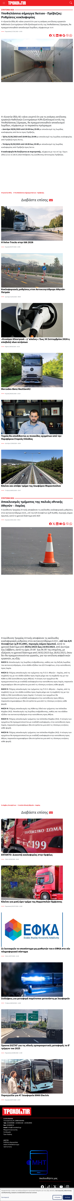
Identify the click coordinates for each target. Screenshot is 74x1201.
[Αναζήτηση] (71, 3)
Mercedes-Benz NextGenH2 (16, 389)
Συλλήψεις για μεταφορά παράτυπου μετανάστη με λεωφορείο (35, 998)
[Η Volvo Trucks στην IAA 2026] (32, 223)
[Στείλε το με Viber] (67, 35)
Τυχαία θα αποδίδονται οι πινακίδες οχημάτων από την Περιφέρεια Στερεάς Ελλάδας (31, 437)
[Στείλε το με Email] (60, 35)
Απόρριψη (57, 1197)
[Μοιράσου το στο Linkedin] (57, 35)
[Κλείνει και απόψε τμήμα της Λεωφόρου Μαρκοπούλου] (32, 467)
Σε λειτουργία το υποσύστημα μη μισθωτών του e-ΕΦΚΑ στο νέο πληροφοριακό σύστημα (35, 950)
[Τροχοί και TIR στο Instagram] (67, 1187)
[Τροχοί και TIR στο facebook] (42, 1187)
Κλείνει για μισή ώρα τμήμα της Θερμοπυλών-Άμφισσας (31, 901)
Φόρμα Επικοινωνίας (10, 1130)
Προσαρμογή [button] (5, 1197)
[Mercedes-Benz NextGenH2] (32, 370)
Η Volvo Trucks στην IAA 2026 (17, 242)
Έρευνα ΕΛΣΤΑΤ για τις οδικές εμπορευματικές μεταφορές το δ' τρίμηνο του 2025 (35, 1047)
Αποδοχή (67, 1197)
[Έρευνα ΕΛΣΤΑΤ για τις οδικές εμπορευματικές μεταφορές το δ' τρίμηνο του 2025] (32, 1026)
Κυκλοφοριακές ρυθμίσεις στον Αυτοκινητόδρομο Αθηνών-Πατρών (33, 291)
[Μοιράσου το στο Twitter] (54, 35)
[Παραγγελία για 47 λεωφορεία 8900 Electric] (32, 1076)
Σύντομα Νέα (7, 9)
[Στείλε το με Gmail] (64, 35)
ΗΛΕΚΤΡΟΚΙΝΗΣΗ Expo (11, 1145)
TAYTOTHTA (7, 1147)
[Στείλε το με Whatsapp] (70, 35)
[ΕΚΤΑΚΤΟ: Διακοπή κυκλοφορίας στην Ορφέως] (32, 836)
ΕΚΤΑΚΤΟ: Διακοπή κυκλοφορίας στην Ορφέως (27, 855)
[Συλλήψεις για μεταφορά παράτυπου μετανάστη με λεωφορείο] (32, 979)
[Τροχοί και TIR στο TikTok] (49, 1187)
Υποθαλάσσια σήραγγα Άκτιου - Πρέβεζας (29, 193)
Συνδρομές (7, 1132)
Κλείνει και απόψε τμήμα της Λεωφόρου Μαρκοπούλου (31, 486)
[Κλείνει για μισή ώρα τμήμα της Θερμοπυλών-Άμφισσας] (32, 883)
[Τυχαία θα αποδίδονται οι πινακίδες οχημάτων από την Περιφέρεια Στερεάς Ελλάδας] (32, 417)
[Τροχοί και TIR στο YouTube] (61, 1187)
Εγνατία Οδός (7, 193)
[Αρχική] (17, 3)
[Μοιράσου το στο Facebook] (50, 35)
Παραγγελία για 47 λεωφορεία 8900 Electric (25, 1095)
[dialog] (37, 1195)
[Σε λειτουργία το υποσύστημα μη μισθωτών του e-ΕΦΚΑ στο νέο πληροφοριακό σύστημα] (32, 929)
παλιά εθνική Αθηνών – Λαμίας (29, 805)
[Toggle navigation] (4, 3)
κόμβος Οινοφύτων (9, 805)
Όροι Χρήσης (7, 1134)
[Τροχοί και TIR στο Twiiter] (55, 1187)
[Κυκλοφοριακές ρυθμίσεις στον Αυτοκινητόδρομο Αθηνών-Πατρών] (32, 270)
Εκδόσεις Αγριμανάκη (10, 1142)
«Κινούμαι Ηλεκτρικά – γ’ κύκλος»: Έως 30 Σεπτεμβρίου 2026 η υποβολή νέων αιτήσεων (35, 340)
